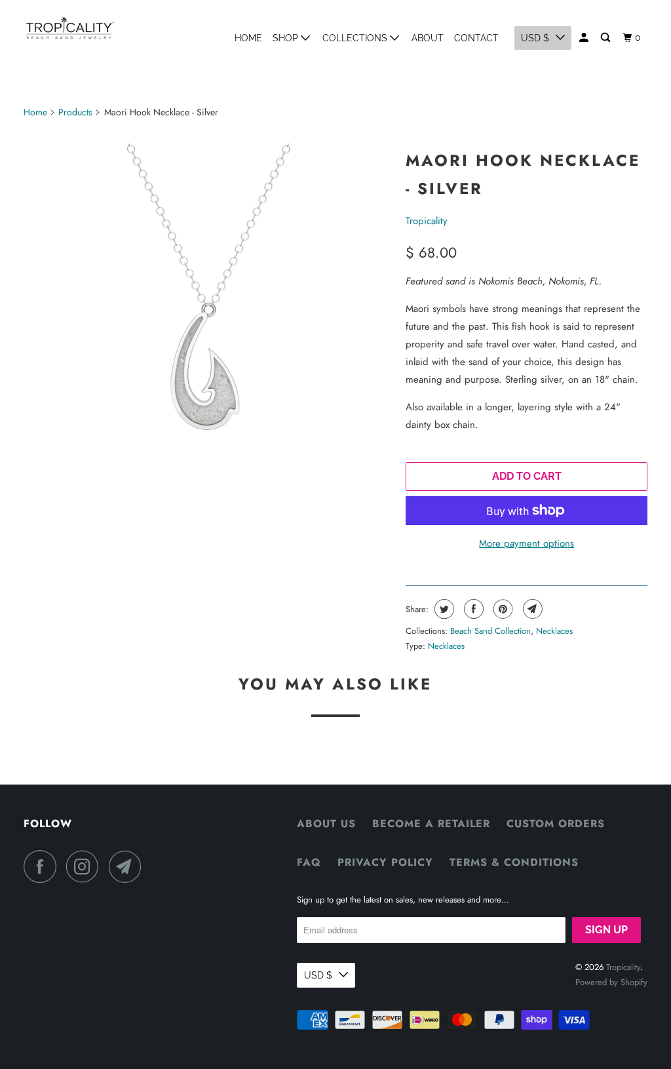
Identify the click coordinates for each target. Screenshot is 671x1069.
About (428, 38)
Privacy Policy (385, 862)
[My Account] (585, 37)
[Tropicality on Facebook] (43, 866)
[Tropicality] (70, 28)
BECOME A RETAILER (431, 823)
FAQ (309, 862)
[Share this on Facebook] (472, 609)
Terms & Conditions (514, 862)
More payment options (526, 543)
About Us (326, 823)
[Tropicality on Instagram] (85, 866)
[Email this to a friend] (531, 609)
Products (75, 112)
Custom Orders (556, 823)
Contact (476, 38)
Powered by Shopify (611, 982)
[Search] (606, 37)
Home (248, 38)
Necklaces (554, 631)
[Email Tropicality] (128, 866)
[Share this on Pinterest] (501, 609)
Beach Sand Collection (490, 631)
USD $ (535, 38)
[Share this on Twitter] (442, 609)
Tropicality (427, 221)
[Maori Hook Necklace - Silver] (208, 325)
